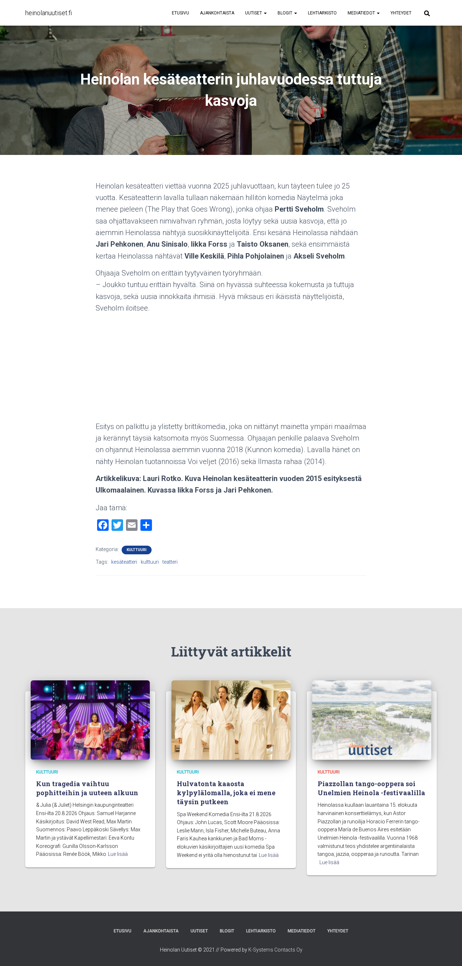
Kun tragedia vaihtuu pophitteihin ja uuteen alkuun (87, 788)
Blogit (285, 13)
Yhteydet (401, 13)
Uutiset (254, 13)
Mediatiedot (362, 13)
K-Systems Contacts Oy (275, 950)
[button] (265, 13)
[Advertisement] (231, 370)
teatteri (170, 562)
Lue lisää (118, 854)
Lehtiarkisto (322, 13)
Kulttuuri (137, 550)
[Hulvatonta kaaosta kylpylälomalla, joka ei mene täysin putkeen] (231, 719)
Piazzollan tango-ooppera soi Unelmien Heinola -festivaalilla (371, 788)
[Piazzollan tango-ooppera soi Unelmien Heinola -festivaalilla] (371, 719)
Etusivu (180, 13)
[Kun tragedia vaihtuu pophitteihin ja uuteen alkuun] (90, 719)
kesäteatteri (124, 562)
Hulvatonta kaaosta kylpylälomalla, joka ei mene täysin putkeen (226, 792)
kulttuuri (150, 562)
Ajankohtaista (217, 13)
